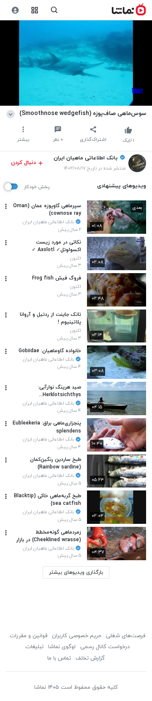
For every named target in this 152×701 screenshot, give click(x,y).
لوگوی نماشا (62, 647)
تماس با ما (59, 658)
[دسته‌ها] (35, 10)
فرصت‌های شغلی (125, 636)
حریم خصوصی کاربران (76, 636)
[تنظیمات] (15, 10)
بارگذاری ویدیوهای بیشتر (76, 572)
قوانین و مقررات (28, 636)
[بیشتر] (6, 206)
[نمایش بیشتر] (12, 113)
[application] (76, 63)
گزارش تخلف (90, 658)
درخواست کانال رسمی (105, 647)
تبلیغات (34, 647)
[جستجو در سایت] (54, 10)
